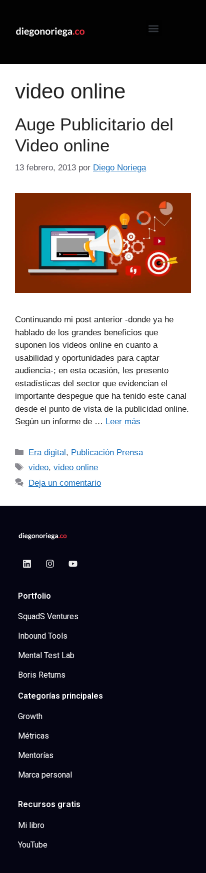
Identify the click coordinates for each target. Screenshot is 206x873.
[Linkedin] (27, 564)
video (38, 467)
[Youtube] (73, 564)
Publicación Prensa (107, 452)
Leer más (123, 421)
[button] (154, 28)
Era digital (47, 452)
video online (76, 467)
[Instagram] (50, 564)
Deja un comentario (64, 483)
